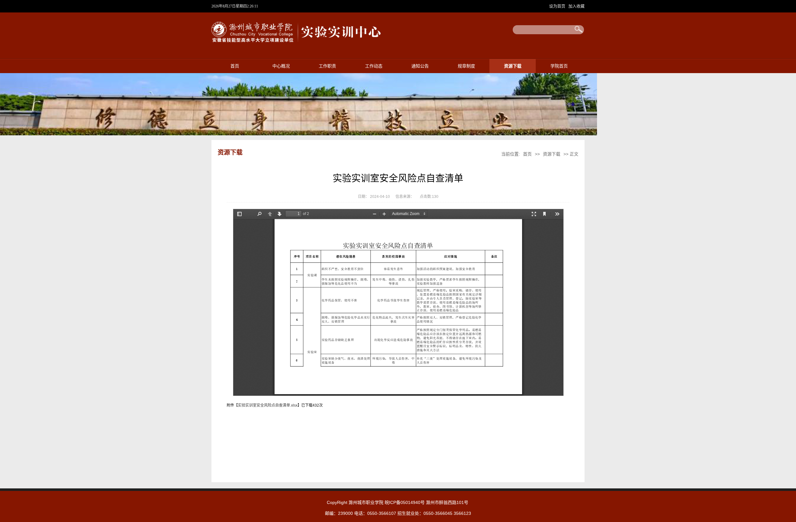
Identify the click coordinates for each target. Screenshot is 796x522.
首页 (234, 66)
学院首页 (559, 66)
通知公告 (420, 66)
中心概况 (281, 66)
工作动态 (373, 66)
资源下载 (512, 66)
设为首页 (558, 6)
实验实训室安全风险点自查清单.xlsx (268, 405)
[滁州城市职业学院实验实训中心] (296, 41)
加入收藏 (576, 6)
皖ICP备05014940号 (405, 502)
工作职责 (327, 66)
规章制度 (466, 66)
